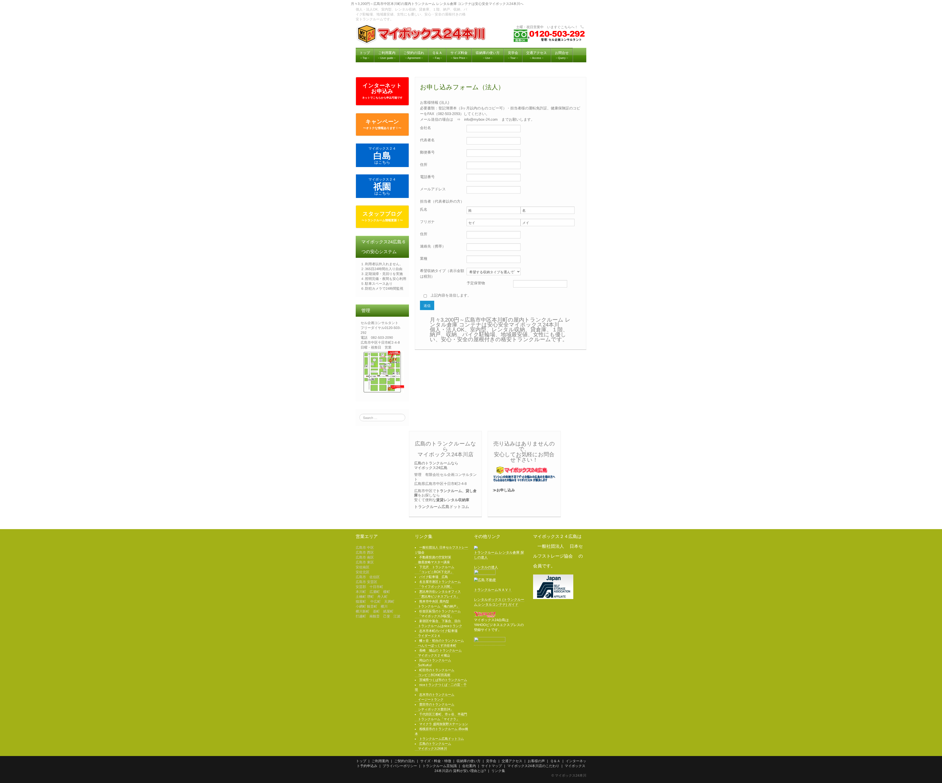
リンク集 (498, 771)
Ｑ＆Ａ (555, 761)
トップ (361, 761)
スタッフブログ (382, 216)
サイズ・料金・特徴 (435, 761)
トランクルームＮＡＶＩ (493, 590)
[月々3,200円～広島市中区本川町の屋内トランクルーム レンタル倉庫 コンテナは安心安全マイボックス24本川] (422, 34)
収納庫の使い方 (469, 761)
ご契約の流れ (404, 761)
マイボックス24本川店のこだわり (533, 766)
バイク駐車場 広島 (433, 577)
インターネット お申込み (382, 90)
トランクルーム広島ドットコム (441, 507)
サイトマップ (491, 766)
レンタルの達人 (486, 567)
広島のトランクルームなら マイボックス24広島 (436, 465)
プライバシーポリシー (400, 766)
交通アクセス (512, 761)
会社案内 (469, 766)
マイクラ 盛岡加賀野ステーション (443, 724)
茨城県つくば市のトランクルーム (443, 680)
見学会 (491, 761)
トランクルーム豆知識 (439, 766)
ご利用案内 (380, 761)
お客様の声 (536, 761)
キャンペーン (382, 124)
